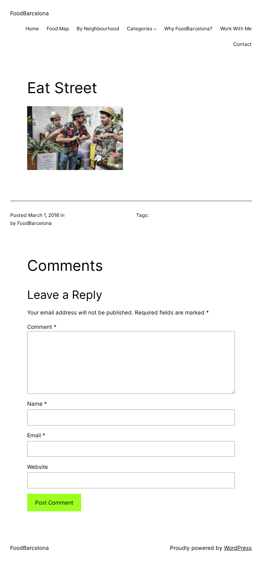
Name (37, 403)
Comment (42, 326)
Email (36, 435)
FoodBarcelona (29, 13)
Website (37, 466)
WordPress (238, 547)
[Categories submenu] (155, 28)
